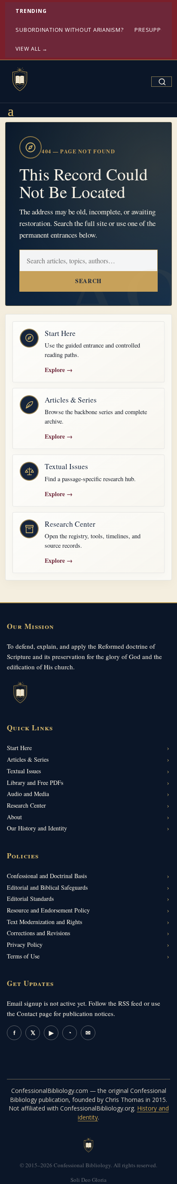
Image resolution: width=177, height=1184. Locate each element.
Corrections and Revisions (38, 933)
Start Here (19, 748)
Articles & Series (28, 759)
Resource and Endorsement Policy (48, 910)
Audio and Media (28, 794)
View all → (31, 48)
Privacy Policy (25, 944)
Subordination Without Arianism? (69, 30)
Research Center (26, 805)
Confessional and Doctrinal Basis (47, 876)
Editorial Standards (30, 898)
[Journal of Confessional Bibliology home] (19, 80)
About (14, 817)
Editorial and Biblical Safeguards (47, 887)
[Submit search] (162, 81)
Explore (59, 369)
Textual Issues (24, 771)
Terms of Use (23, 956)
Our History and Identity (37, 828)
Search (88, 281)
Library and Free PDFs (35, 782)
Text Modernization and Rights (44, 922)
